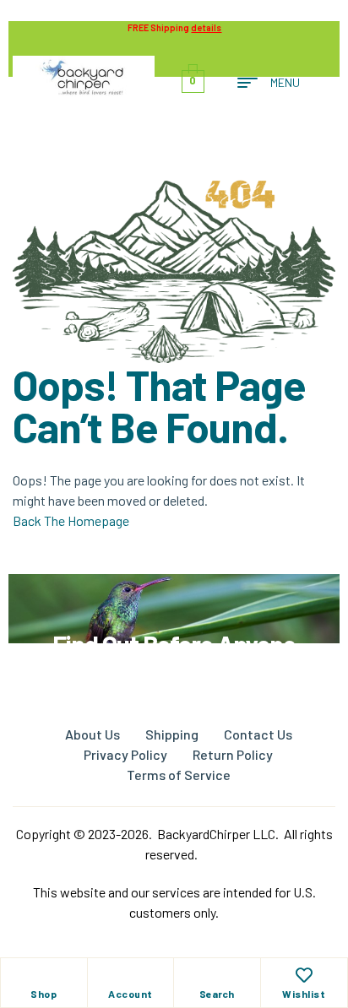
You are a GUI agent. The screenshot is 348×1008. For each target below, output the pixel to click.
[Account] (130, 975)
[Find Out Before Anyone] (174, 597)
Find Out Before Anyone (174, 644)
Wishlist (303, 994)
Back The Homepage (71, 520)
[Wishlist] (304, 975)
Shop (43, 994)
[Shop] (43, 975)
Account (130, 994)
